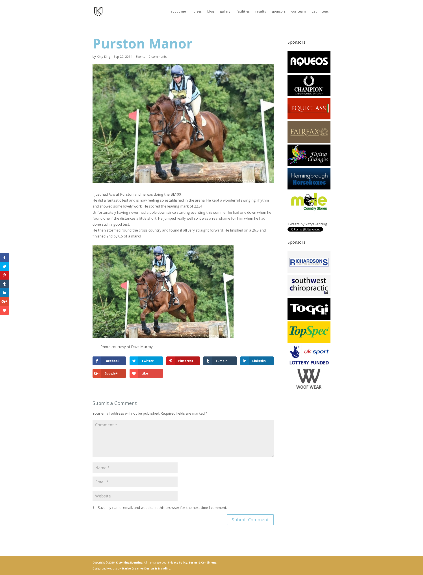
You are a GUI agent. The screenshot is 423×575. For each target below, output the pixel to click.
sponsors (279, 11)
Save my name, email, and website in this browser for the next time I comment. (162, 507)
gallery (225, 11)
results (260, 11)
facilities (243, 11)
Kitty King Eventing (129, 562)
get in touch (321, 11)
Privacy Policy (177, 562)
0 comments (158, 56)
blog (210, 11)
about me (178, 11)
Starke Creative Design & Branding (145, 568)
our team (298, 11)
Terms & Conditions (202, 562)
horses (196, 11)
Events (140, 56)
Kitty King (103, 56)
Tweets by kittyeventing (307, 224)
